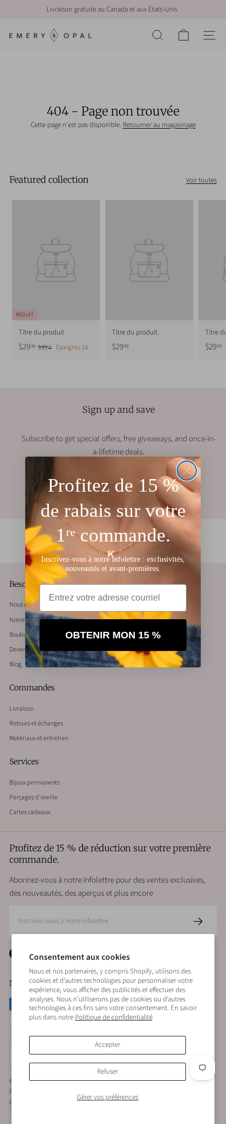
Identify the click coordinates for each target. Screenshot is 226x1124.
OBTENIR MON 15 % (113, 635)
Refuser (107, 1071)
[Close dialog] (186, 470)
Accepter (107, 1045)
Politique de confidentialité (113, 1017)
